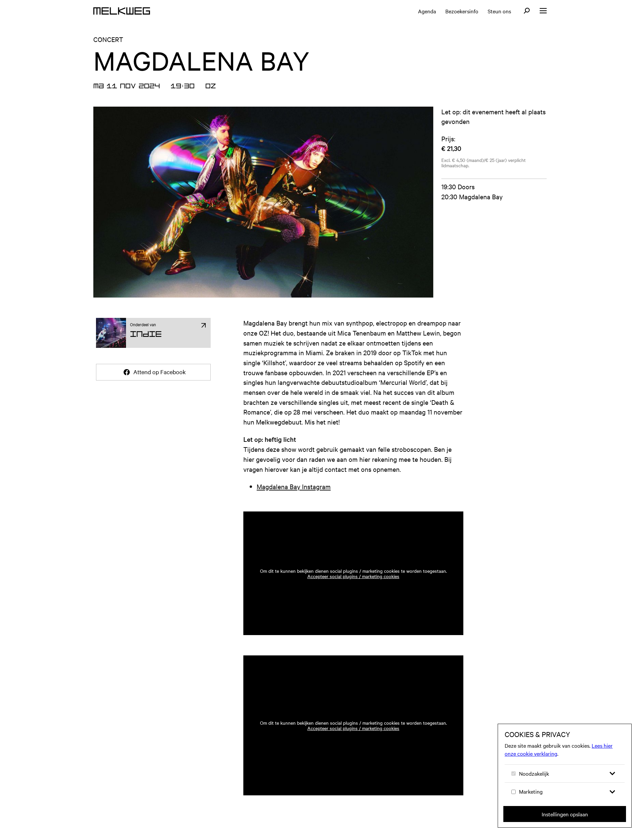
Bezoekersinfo (461, 11)
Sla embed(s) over (425, 492)
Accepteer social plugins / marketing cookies (353, 576)
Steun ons (499, 11)
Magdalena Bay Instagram (294, 486)
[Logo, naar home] (121, 11)
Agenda (427, 11)
